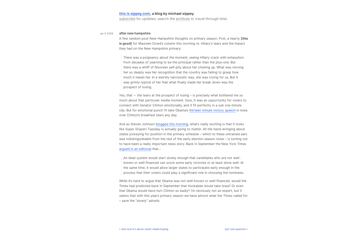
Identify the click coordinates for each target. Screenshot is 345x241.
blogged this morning (172, 124)
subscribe (127, 19)
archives (183, 19)
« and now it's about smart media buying (143, 229)
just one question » (236, 229)
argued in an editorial (135, 149)
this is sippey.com (134, 13)
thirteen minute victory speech (212, 110)
